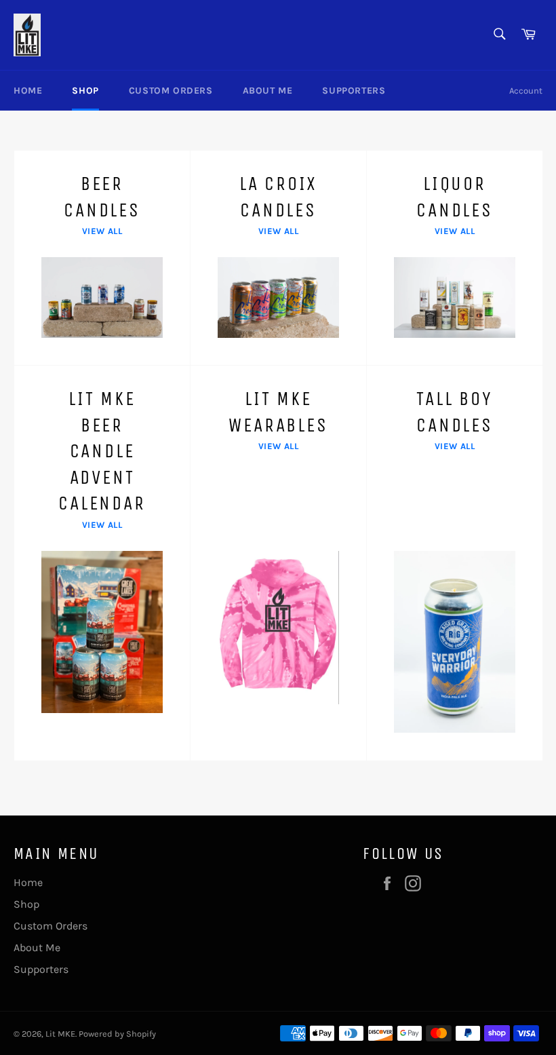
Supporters (353, 90)
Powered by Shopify (117, 1034)
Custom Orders (171, 90)
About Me (268, 90)
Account (525, 90)
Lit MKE (60, 1034)
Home (28, 90)
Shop (85, 90)
